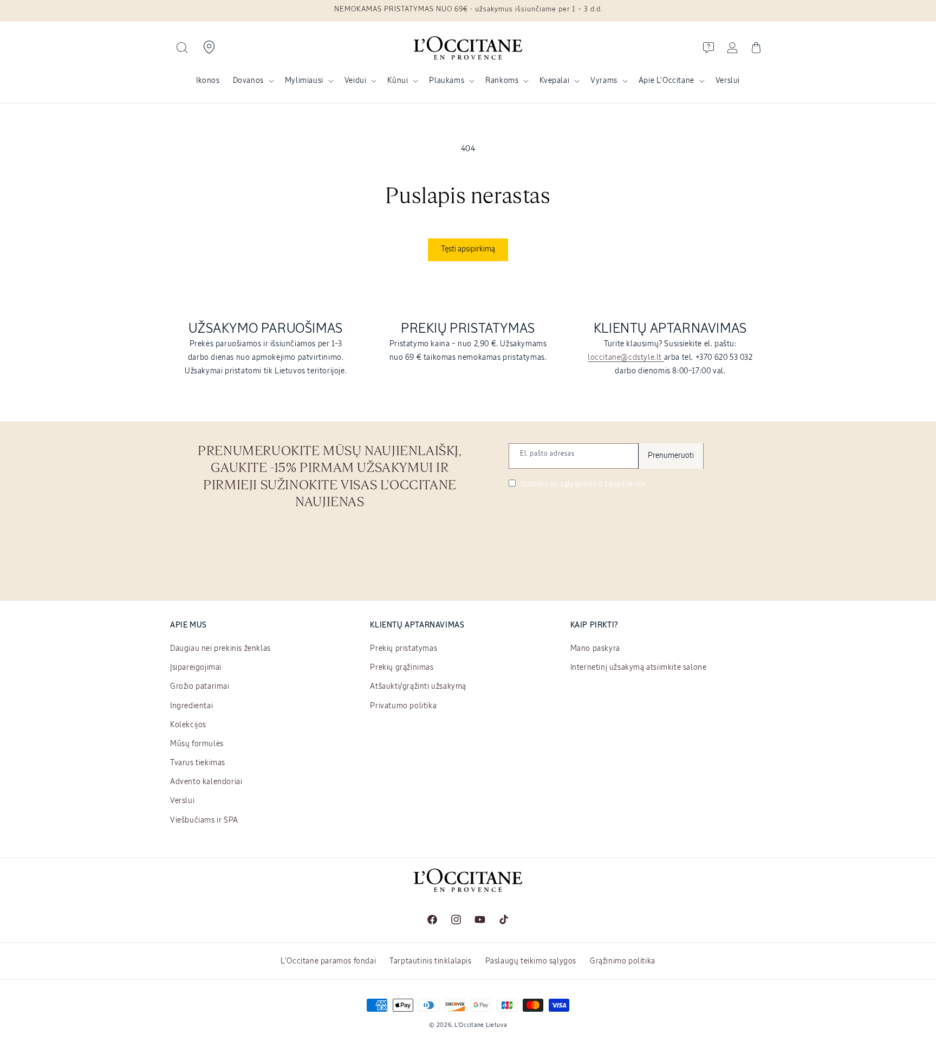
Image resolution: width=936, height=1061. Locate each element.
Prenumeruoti (671, 456)
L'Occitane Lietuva (480, 1025)
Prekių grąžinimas (401, 667)
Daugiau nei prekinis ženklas (220, 648)
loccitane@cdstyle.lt (626, 357)
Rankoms (501, 81)
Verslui (182, 801)
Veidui (355, 81)
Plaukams (446, 81)
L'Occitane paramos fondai (328, 961)
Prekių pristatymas (403, 648)
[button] (182, 47)
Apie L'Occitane (666, 81)
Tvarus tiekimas (197, 763)
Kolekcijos (188, 725)
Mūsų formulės (197, 744)
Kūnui (397, 81)
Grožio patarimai (200, 686)
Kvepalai (554, 81)
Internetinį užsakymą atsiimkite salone (638, 667)
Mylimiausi (304, 81)
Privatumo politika (403, 706)
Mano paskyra (595, 648)
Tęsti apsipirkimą (468, 249)
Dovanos (248, 81)
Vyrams (604, 81)
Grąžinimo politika (622, 961)
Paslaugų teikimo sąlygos (530, 961)
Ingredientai (191, 706)
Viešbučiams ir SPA (204, 820)
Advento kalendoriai (206, 782)
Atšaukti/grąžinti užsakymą (418, 686)
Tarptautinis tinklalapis (430, 961)
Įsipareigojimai (196, 667)
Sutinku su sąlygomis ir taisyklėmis (582, 484)
